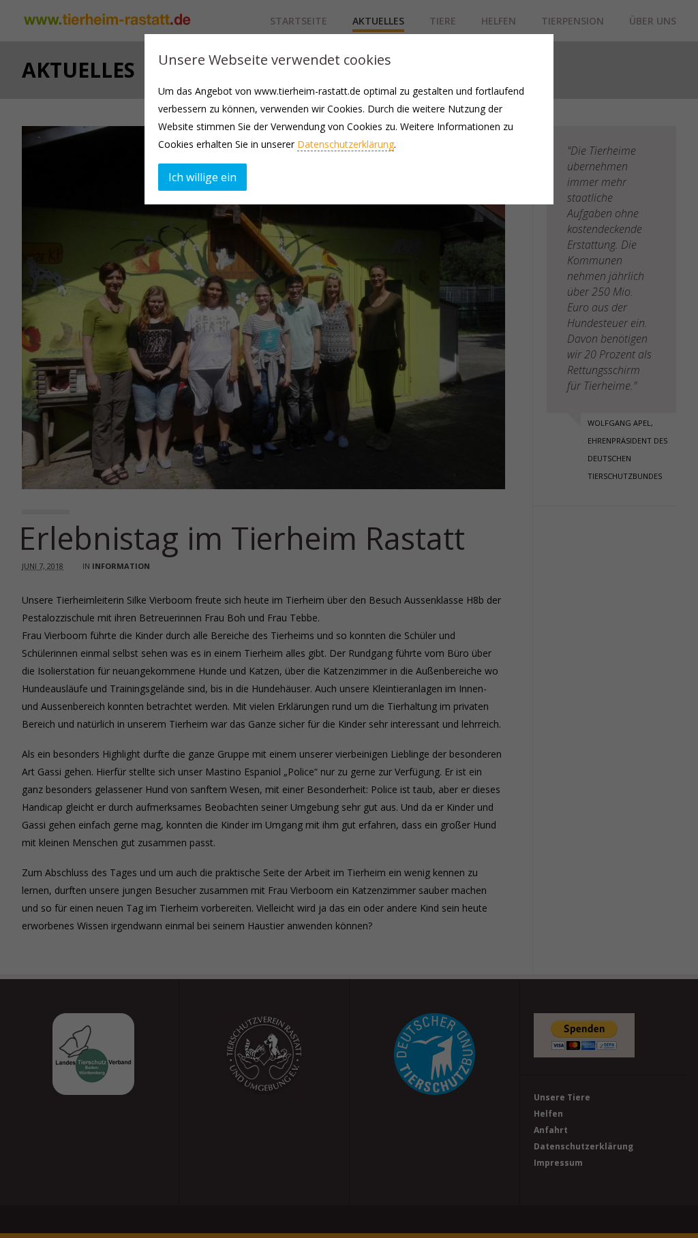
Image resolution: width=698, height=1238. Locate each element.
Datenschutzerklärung (345, 144)
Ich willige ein (202, 177)
